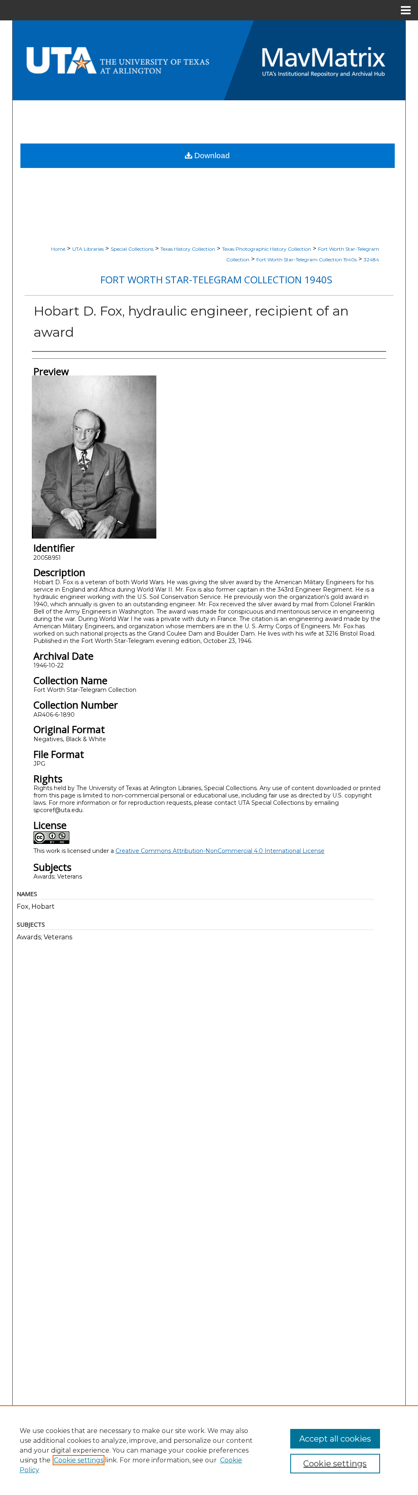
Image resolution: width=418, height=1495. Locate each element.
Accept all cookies (335, 1439)
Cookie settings (78, 1460)
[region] (209, 1450)
